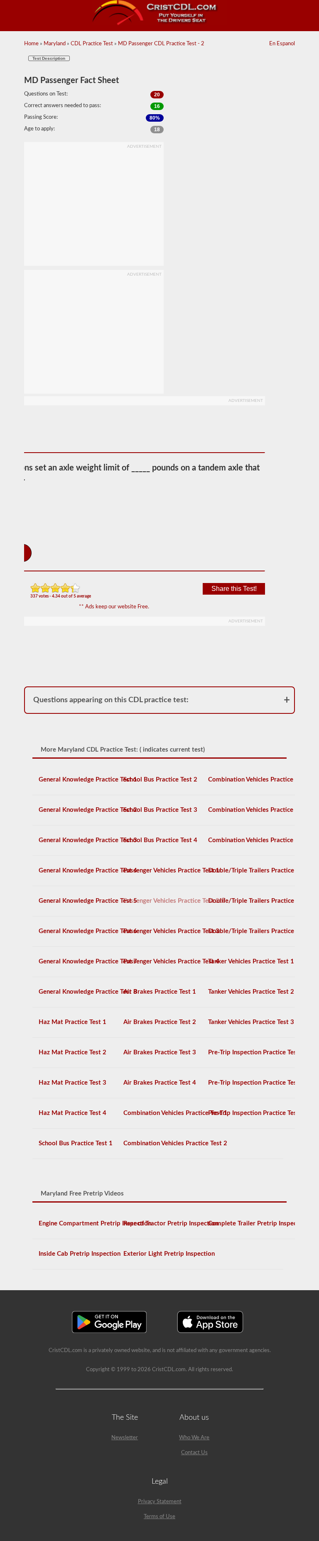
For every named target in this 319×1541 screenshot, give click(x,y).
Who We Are (194, 1438)
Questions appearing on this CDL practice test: (111, 700)
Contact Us (194, 1452)
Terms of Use (159, 1516)
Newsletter (124, 1438)
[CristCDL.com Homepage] (159, 24)
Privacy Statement (160, 1501)
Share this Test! (234, 588)
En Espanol (282, 44)
